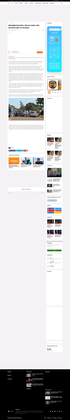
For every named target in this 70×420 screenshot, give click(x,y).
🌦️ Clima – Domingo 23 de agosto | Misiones (37, 374)
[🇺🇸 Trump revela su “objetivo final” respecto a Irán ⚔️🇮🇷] (47, 393)
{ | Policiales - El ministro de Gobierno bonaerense (38, 166)
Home (45, 417)
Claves (26, 3)
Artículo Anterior (10, 192)
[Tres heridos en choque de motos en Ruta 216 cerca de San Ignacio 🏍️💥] (49, 191)
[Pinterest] (25, 150)
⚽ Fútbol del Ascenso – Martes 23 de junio (50, 236)
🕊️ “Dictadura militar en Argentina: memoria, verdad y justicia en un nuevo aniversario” (58, 145)
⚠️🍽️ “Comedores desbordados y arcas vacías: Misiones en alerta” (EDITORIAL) (58, 158)
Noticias (31, 3)
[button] (59, 3)
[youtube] (55, 411)
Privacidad (16, 0)
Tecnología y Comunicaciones (18, 418)
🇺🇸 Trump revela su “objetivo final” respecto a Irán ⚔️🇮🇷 (56, 392)
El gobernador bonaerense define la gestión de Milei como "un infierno (14, 166)
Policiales (12, 23)
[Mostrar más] (29, 150)
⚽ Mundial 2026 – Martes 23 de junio (58, 236)
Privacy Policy (54, 417)
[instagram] (58, 1)
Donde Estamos (38, 3)
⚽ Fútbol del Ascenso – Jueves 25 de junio (50, 226)
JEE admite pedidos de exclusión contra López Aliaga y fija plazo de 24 (37, 379)
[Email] (27, 150)
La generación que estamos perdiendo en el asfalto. (50, 144)
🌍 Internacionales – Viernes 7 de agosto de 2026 (56, 185)
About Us (48, 417)
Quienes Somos (12, 0)
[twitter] (55, 1)
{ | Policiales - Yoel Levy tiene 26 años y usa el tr (26, 166)
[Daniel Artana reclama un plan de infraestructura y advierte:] (28, 385)
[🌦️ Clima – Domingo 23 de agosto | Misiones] (28, 375)
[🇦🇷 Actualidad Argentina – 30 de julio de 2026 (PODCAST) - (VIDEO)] (49, 180)
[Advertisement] (35, 13)
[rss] (61, 1)
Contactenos (21, 0)
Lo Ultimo (20, 3)
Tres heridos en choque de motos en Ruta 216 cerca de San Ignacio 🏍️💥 (57, 190)
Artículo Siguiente (41, 192)
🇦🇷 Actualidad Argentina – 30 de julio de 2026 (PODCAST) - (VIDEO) (57, 180)
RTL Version (61, 418)
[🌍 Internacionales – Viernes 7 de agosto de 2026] (49, 185)
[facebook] (50, 411)
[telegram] (59, 411)
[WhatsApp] (23, 150)
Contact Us (59, 417)
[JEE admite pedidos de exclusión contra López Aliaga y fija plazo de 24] (28, 379)
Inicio (8, 0)
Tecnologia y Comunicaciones (16, 417)
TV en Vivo (25, 0)
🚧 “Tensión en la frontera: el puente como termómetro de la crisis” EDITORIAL (50, 158)
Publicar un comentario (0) (26, 189)
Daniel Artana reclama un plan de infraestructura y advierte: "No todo (38, 384)
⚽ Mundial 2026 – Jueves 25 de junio (58, 225)
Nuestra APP (29, 0)
